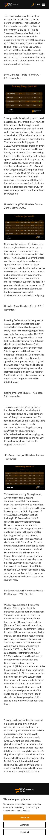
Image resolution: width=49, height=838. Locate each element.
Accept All (24, 817)
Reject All (24, 832)
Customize (24, 825)
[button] (43, 4)
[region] (24, 816)
